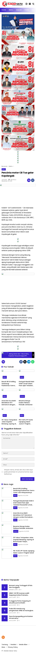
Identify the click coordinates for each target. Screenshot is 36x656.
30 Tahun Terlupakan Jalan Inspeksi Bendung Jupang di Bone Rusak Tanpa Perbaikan (9, 422)
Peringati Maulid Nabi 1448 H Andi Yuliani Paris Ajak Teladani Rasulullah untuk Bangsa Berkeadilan (26, 384)
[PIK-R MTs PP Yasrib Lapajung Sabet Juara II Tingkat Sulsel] (26, 413)
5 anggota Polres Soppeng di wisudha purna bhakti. (19, 602)
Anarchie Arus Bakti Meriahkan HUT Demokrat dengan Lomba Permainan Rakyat (9, 403)
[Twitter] (25, 361)
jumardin (4, 179)
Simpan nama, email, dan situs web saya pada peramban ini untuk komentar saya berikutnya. (18, 472)
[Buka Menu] (30, 4)
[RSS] (3, 637)
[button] (26, 4)
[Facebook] (21, 361)
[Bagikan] (32, 180)
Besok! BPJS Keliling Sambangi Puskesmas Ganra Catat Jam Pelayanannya (9, 384)
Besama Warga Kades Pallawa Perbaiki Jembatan (25, 403)
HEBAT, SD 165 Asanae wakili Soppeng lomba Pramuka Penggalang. (19, 594)
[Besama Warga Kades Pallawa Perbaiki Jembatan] (26, 394)
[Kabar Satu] (12, 4)
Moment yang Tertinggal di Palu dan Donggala (20, 586)
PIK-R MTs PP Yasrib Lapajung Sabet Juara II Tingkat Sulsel (26, 422)
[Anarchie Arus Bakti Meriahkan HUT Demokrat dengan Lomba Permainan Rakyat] (9, 394)
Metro (3, 169)
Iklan (3, 647)
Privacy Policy (13, 647)
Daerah (22, 396)
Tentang (5, 644)
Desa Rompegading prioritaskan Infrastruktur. (21, 617)
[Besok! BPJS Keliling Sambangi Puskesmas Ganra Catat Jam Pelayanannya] (9, 375)
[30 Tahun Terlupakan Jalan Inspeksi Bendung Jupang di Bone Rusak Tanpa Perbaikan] (9, 413)
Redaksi (13, 644)
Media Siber (23, 644)
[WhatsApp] (32, 361)
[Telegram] (28, 361)
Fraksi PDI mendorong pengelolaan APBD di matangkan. (21, 610)
